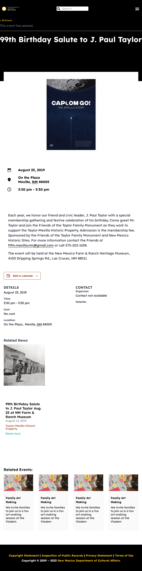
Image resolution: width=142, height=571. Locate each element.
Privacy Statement (99, 555)
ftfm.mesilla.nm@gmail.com (31, 245)
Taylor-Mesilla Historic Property (21, 427)
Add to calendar (23, 276)
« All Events (6, 20)
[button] (137, 9)
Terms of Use (124, 555)
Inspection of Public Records (62, 555)
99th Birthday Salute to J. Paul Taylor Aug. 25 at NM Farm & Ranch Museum (23, 410)
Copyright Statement (24, 555)
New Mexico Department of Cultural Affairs (89, 560)
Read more (13, 433)
